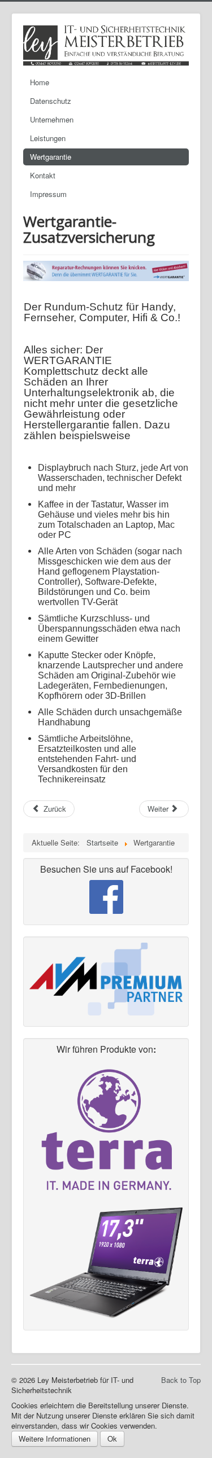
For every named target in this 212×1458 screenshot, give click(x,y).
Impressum (48, 194)
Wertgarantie (50, 156)
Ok (112, 1438)
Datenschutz (50, 100)
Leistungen (48, 138)
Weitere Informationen (54, 1438)
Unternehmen (51, 119)
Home (39, 82)
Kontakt (42, 175)
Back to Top (181, 1379)
